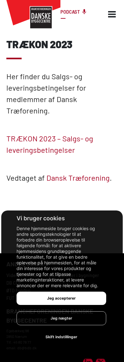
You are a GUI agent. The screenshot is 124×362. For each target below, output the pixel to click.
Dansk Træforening (78, 177)
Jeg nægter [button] (61, 318)
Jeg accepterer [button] (61, 298)
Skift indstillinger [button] (61, 336)
